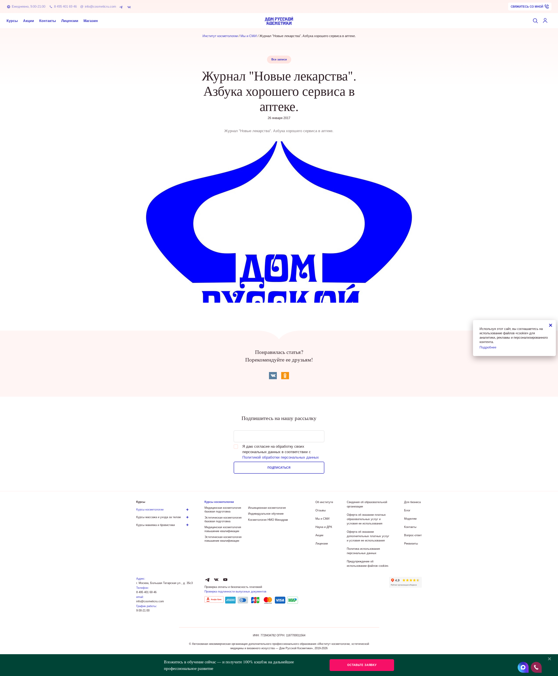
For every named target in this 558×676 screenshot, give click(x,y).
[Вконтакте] (130, 6)
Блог (407, 510)
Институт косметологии (220, 36)
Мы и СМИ (248, 36)
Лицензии (69, 21)
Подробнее (488, 347)
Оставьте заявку (361, 665)
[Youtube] (225, 579)
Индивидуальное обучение (266, 513)
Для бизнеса (412, 502)
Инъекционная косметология (267, 507)
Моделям (410, 518)
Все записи (279, 59)
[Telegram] (122, 6)
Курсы (12, 21)
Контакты (47, 21)
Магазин (90, 21)
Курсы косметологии (219, 502)
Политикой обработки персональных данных (280, 457)
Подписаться (278, 467)
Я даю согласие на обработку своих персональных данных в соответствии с (280, 451)
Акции (28, 21)
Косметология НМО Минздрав (268, 519)
